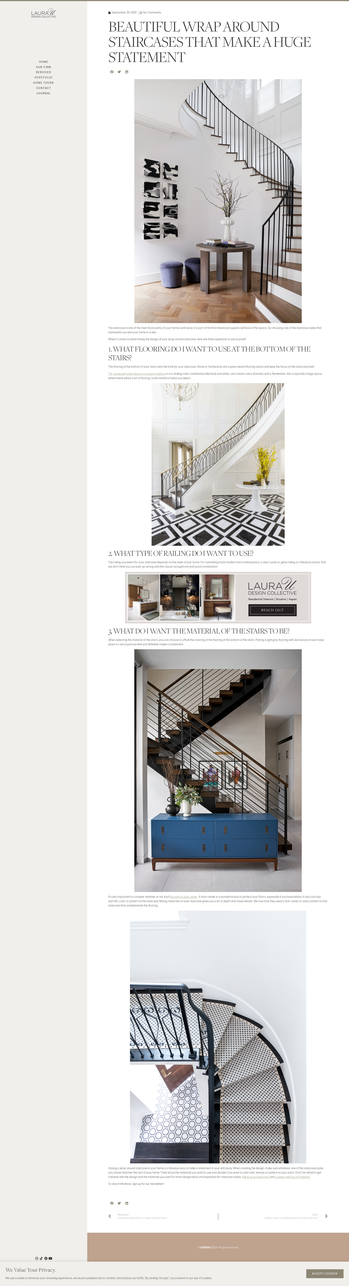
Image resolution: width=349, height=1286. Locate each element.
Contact (43, 88)
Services (43, 72)
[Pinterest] (45, 1258)
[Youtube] (50, 1258)
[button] (112, 71)
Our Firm (43, 67)
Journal (43, 93)
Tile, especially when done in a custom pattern (136, 374)
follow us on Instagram (256, 1177)
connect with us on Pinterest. (293, 1177)
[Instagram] (37, 1258)
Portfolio (44, 77)
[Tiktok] (41, 1258)
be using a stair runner (184, 897)
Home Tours (43, 82)
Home (43, 61)
